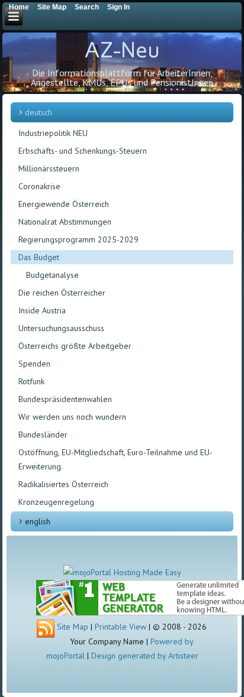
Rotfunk (31, 381)
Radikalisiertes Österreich (63, 484)
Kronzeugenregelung (56, 502)
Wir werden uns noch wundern (72, 416)
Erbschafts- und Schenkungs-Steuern (82, 150)
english (37, 521)
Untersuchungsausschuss (61, 328)
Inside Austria (42, 310)
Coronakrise (39, 186)
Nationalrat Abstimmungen (64, 221)
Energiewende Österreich (63, 204)
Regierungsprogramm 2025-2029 (78, 239)
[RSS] (45, 629)
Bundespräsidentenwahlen (65, 399)
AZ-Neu (122, 50)
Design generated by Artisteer (144, 655)
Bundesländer (43, 434)
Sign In (118, 7)
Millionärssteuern (48, 168)
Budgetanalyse (52, 275)
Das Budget (38, 257)
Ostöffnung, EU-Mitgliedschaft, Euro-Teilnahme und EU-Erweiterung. (115, 459)
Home (19, 7)
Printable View (120, 626)
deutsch (38, 112)
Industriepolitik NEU (53, 133)
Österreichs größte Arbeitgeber (74, 346)
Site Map (72, 626)
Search (87, 7)
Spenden (34, 363)
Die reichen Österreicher (61, 292)
